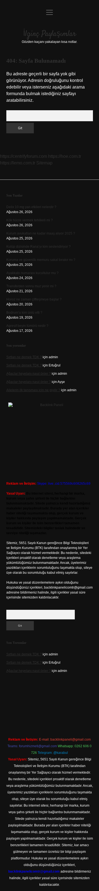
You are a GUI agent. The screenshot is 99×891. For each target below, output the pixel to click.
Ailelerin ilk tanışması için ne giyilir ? (33, 390)
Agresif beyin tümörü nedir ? (27, 326)
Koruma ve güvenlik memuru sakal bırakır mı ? (40, 260)
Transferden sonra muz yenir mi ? (31, 286)
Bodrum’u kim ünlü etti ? (24, 313)
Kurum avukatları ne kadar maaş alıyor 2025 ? (40, 233)
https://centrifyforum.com (23, 156)
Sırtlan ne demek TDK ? (24, 357)
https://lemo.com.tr (17, 163)
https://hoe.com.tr (64, 156)
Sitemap (44, 163)
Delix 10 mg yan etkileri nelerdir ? (31, 207)
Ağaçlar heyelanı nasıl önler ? (28, 374)
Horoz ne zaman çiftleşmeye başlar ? (34, 299)
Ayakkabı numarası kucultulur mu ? (32, 273)
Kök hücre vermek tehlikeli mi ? (29, 220)
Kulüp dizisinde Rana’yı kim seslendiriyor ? (38, 247)
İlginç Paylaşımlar (49, 34)
